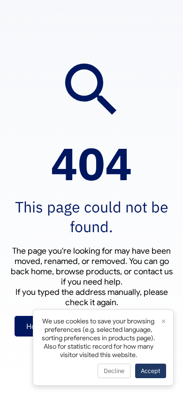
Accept (150, 371)
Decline (114, 371)
